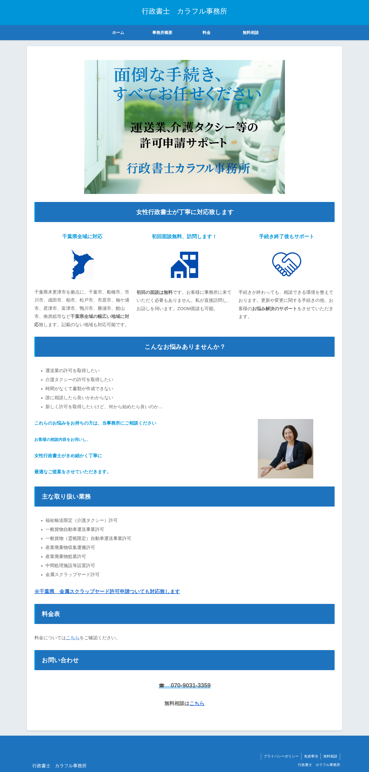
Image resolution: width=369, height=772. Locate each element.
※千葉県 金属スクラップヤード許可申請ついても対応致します (107, 591)
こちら (73, 637)
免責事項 (311, 756)
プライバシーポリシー (281, 756)
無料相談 (330, 756)
